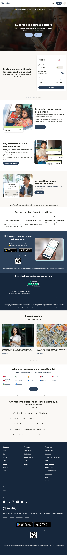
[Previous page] (29, 360)
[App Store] (25, 250)
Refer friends (48, 474)
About (4, 450)
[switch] (62, 73)
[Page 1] (30, 360)
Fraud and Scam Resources (52, 457)
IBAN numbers (49, 467)
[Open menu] (64, 3)
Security (5, 517)
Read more (5, 353)
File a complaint (7, 493)
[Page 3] (33, 360)
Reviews (5, 470)
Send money (51, 87)
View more (33, 389)
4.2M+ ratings (44, 10)
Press (4, 460)
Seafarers (47, 477)
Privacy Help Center (57, 513)
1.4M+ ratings (24, 10)
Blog (4, 454)
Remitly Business (28, 457)
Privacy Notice (33, 513)
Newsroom (6, 457)
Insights (47, 480)
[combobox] (59, 67)
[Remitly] (5, 3)
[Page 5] (36, 360)
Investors (5, 467)
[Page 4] (35, 360)
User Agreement (7, 513)
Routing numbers (49, 464)
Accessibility (19, 517)
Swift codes (48, 454)
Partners (47, 460)
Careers (5, 464)
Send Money (27, 450)
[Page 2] (32, 360)
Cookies (27, 517)
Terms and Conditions (31, 97)
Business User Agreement (20, 513)
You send (40, 57)
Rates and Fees (49, 450)
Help (4, 490)
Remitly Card (27, 454)
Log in (52, 3)
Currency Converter (50, 470)
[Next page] (38, 360)
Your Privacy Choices (44, 513)
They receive (41, 64)
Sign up (59, 3)
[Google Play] (10, 250)
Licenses (12, 517)
